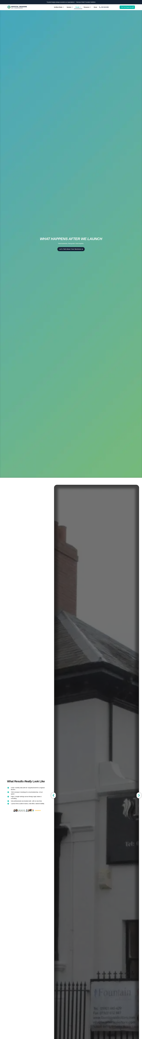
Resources (86, 7)
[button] (53, 795)
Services (69, 7)
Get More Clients (58, 7)
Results (77, 7)
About (95, 7)
